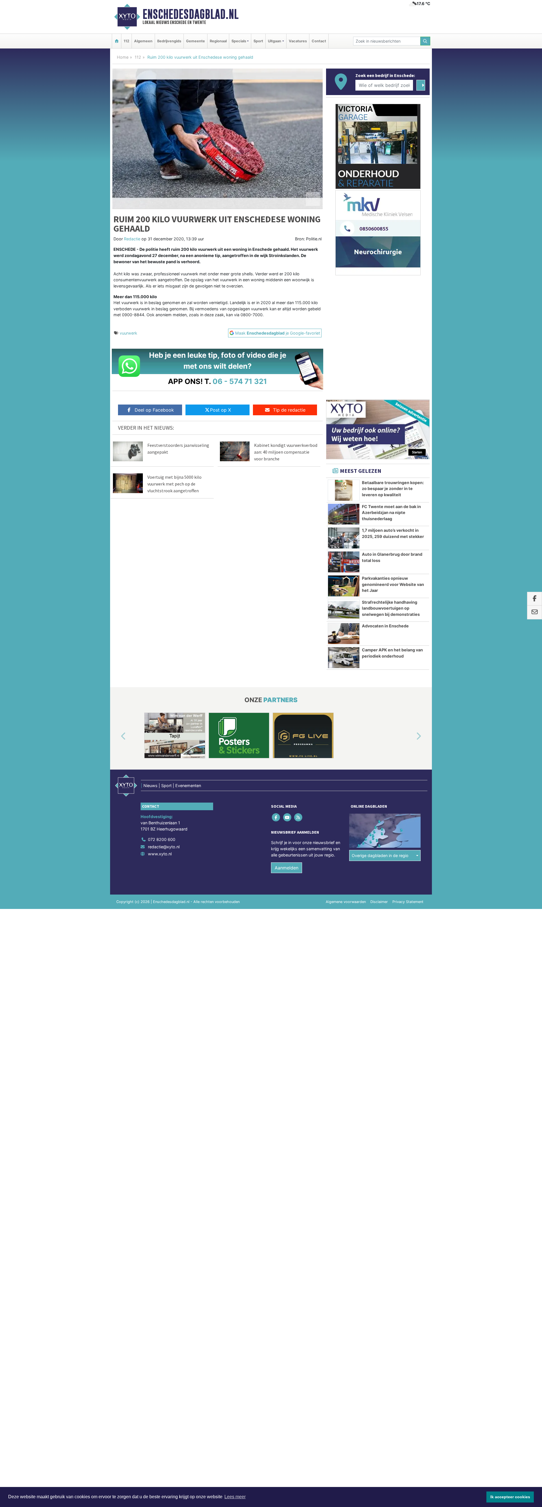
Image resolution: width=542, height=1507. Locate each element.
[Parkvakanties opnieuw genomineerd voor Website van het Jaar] (344, 586)
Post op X (220, 410)
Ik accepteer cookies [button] (510, 1497)
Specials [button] (238, 41)
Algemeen (143, 41)
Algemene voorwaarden (346, 902)
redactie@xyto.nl (164, 846)
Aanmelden (286, 868)
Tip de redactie (289, 410)
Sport (258, 41)
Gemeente (195, 41)
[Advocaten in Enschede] (344, 633)
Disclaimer (379, 902)
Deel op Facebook (154, 410)
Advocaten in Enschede (385, 625)
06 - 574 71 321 (240, 381)
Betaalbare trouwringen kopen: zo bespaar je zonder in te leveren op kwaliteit (393, 488)
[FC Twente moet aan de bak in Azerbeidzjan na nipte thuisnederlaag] (344, 514)
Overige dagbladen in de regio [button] (380, 855)
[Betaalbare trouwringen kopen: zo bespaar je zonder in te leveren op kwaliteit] (344, 490)
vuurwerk (128, 333)
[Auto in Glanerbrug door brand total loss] (344, 562)
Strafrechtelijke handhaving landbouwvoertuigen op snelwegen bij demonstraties (391, 608)
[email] (534, 612)
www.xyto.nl (160, 853)
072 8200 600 (161, 839)
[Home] (116, 41)
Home (122, 57)
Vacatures (298, 41)
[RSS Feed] (298, 817)
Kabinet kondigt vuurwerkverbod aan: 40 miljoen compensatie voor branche (285, 452)
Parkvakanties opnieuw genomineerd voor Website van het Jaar (393, 584)
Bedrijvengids (169, 41)
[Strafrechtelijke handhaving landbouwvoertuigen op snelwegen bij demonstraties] (344, 610)
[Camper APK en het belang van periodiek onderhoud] (344, 657)
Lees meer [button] (235, 1496)
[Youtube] (287, 817)
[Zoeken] (425, 41)
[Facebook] (276, 817)
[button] (117, 736)
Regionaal (218, 41)
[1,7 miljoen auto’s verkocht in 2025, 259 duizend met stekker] (344, 538)
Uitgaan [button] (274, 41)
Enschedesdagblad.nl (191, 14)
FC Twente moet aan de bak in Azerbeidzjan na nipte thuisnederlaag (391, 512)
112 (126, 41)
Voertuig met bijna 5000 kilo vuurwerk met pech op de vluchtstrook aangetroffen (174, 483)
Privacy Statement (407, 902)
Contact (319, 41)
